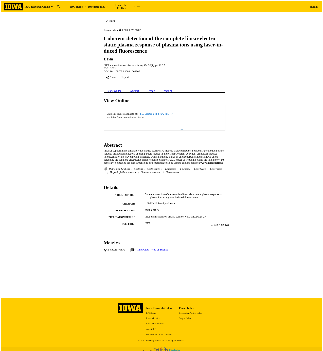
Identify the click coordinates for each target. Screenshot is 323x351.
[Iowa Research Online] (13, 7)
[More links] (139, 7)
